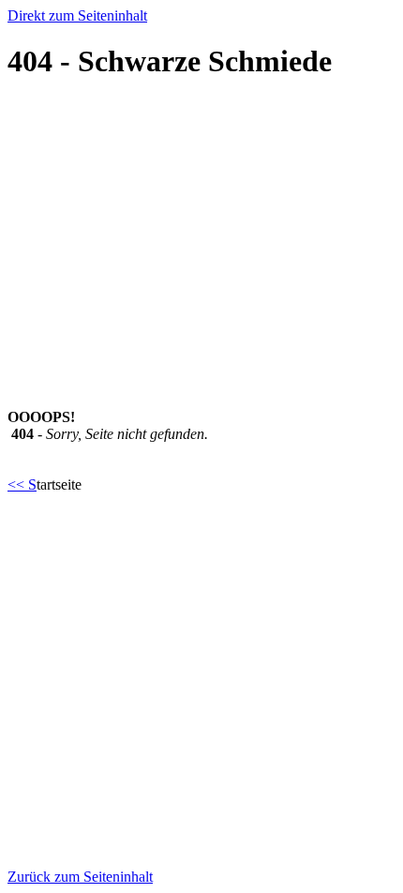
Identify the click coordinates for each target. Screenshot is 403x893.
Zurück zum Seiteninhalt (80, 877)
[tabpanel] (201, 451)
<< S (22, 484)
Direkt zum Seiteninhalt (77, 15)
